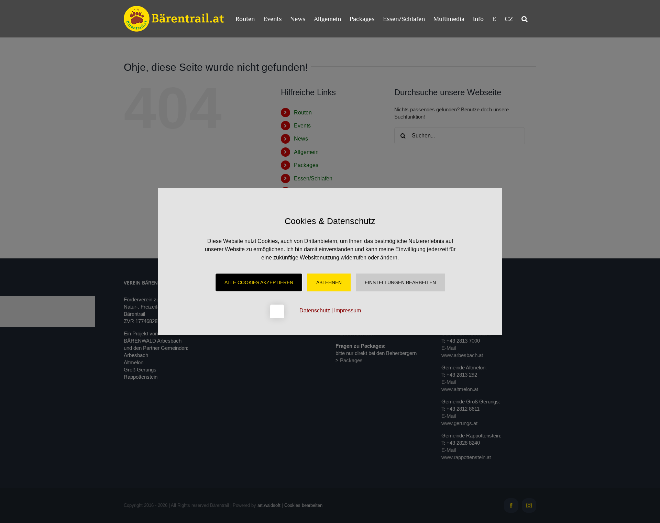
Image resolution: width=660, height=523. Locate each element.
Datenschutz (314, 310)
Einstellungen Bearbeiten (400, 282)
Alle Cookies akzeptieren (258, 282)
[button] (524, 18)
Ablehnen (329, 282)
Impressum (347, 310)
